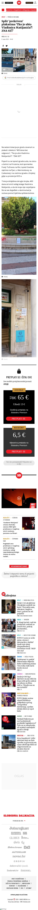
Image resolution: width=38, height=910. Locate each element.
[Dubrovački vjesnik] (19, 866)
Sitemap (28, 888)
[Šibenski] (25, 870)
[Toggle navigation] (2, 2)
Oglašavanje (22, 886)
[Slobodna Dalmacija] (19, 3)
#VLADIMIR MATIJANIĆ (19, 566)
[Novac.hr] (19, 856)
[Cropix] (19, 861)
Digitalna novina (12, 888)
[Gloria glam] (23, 842)
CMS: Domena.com (25, 902)
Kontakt (12, 886)
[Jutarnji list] (19, 828)
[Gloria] (16, 842)
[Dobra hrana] (15, 847)
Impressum (26, 883)
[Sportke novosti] (25, 833)
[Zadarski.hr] (13, 870)
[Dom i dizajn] (27, 847)
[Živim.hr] (25, 838)
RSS (22, 888)
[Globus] (14, 838)
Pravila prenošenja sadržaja (17, 881)
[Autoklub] (19, 852)
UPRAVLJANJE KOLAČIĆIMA (19, 895)
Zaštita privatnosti (13, 883)
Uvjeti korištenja (18, 879)
